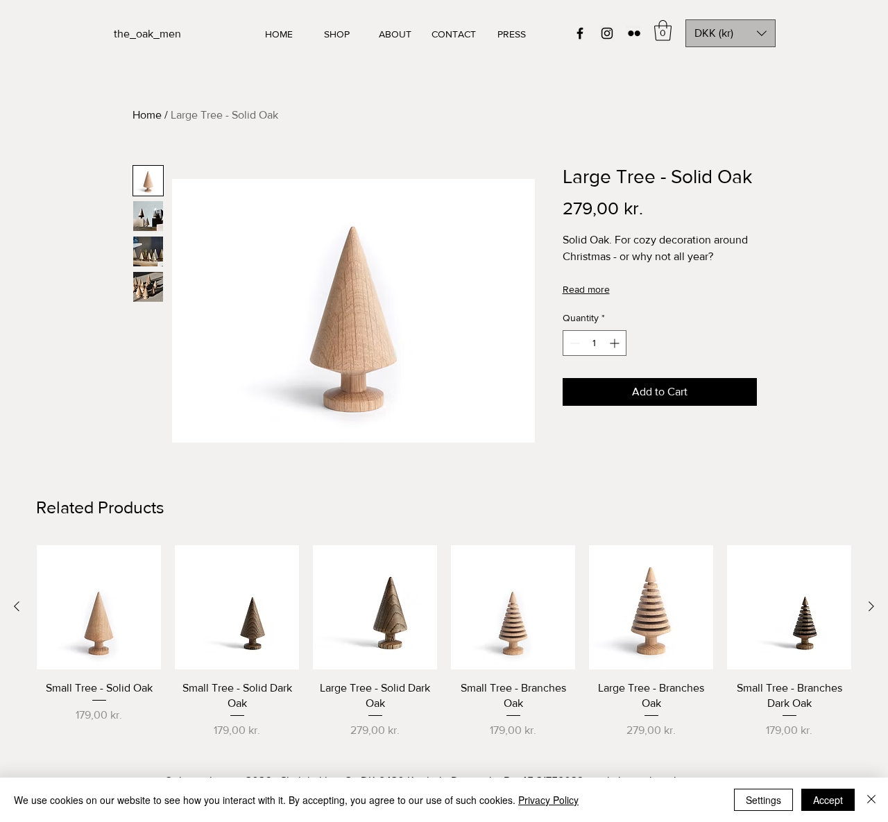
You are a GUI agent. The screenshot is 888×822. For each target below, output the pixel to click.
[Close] (871, 800)
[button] (663, 30)
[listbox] (730, 33)
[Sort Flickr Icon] (634, 33)
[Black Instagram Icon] (607, 33)
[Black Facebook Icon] (580, 33)
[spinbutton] (594, 343)
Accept (828, 800)
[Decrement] (573, 343)
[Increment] (615, 343)
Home (147, 115)
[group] (444, 642)
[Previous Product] (16, 606)
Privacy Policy (548, 800)
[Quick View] (99, 607)
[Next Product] (871, 606)
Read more (586, 289)
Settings (763, 800)
